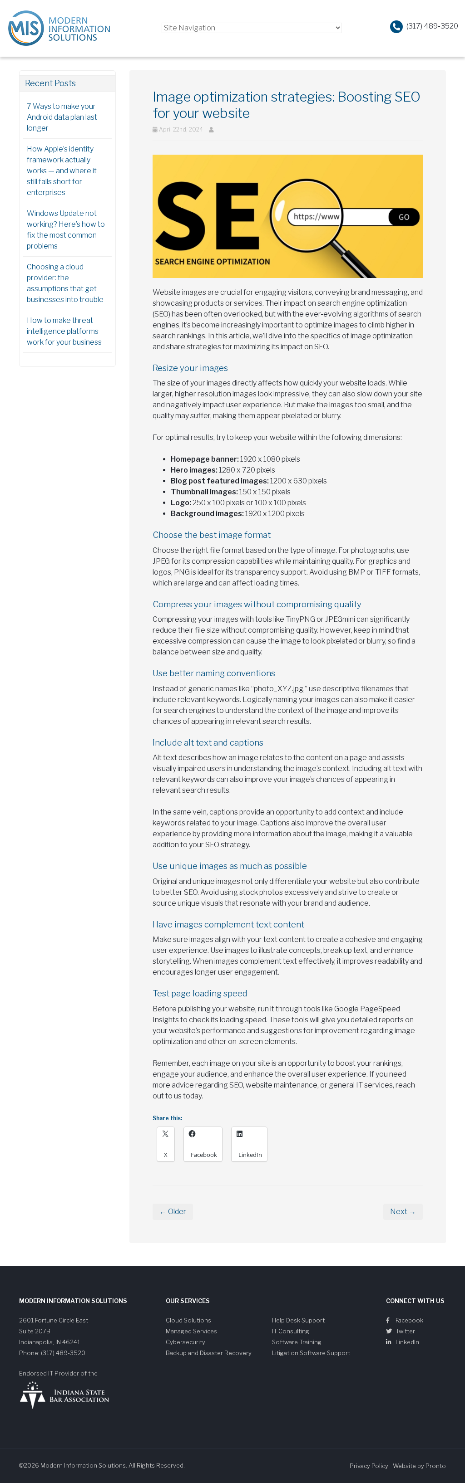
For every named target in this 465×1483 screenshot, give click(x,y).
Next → (403, 1211)
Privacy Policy (369, 1465)
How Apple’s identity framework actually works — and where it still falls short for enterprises (62, 171)
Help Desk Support (298, 1320)
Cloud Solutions (188, 1320)
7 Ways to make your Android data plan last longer (62, 117)
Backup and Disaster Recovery (209, 1352)
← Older (172, 1211)
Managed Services (191, 1331)
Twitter (404, 1331)
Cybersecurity (185, 1342)
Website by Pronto (419, 1465)
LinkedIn (406, 1342)
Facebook (408, 1320)
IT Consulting (290, 1331)
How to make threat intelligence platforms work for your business (64, 331)
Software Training (297, 1342)
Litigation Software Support (311, 1352)
